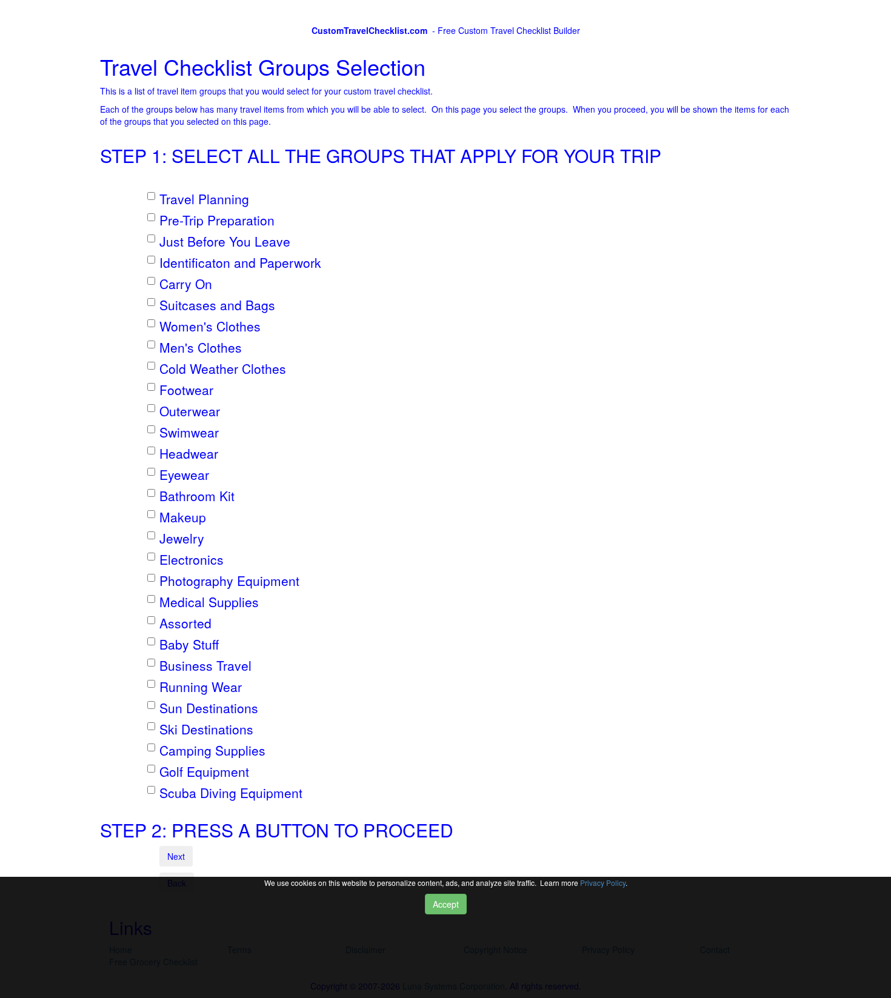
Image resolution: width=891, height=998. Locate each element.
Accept (446, 904)
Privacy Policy (603, 882)
